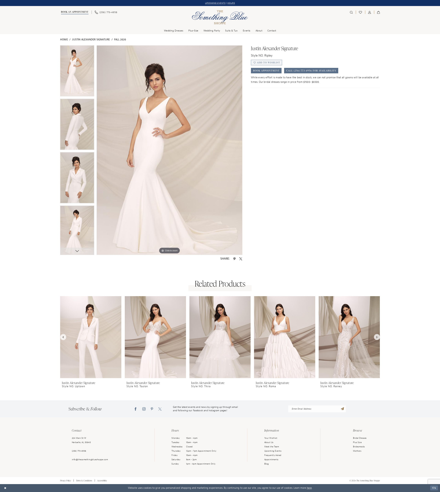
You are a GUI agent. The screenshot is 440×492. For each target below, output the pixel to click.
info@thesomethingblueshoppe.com (90, 459)
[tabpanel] (77, 72)
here (309, 488)
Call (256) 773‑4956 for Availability (311, 70)
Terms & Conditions (84, 480)
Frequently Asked (272, 455)
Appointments (271, 459)
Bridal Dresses (360, 438)
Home (64, 39)
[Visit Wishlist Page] (360, 12)
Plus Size (357, 442)
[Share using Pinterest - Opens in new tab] (234, 258)
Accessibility (102, 480)
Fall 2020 (120, 39)
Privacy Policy (65, 480)
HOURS (231, 3)
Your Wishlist (270, 438)
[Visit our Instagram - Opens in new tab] (144, 409)
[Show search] (351, 12)
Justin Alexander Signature (91, 39)
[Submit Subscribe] (342, 408)
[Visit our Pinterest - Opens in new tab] (152, 409)
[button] (369, 12)
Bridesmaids (359, 446)
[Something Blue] (220, 17)
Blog (266, 463)
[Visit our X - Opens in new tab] (160, 409)
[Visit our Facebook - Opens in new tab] (135, 409)
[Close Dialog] (5, 488)
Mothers (357, 451)
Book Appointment (266, 70)
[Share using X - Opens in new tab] (240, 258)
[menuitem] (74, 12)
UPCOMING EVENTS (215, 3)
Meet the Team (271, 446)
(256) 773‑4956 (79, 451)
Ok (434, 488)
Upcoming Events (273, 451)
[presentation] (90, 337)
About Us (268, 442)
